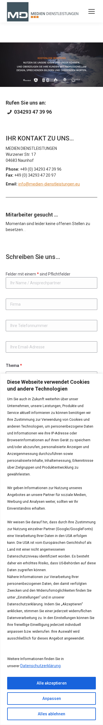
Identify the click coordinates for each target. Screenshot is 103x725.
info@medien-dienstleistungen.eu (49, 184)
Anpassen (51, 698)
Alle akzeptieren (52, 683)
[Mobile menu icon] (91, 11)
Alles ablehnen (51, 714)
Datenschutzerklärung (40, 665)
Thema (14, 365)
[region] (51, 549)
